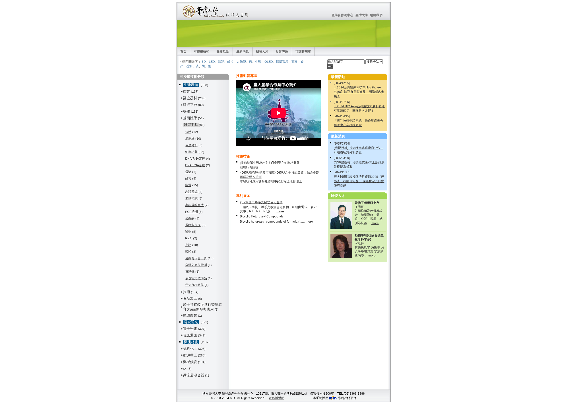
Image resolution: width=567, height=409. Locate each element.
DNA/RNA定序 (195, 158)
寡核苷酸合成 (194, 205)
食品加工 (190, 298)
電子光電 (190, 329)
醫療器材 (190, 98)
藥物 (186, 111)
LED (212, 61)
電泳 (188, 172)
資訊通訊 (190, 335)
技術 (186, 292)
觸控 (230, 61)
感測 (189, 66)
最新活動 (223, 51)
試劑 (188, 231)
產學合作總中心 (342, 15)
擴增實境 (282, 61)
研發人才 (262, 51)
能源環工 (190, 355)
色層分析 (191, 145)
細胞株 (189, 138)
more (280, 211)
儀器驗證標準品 (196, 278)
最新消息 (242, 51)
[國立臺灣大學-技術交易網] (215, 11)
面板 (294, 61)
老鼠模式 (191, 198)
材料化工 (190, 348)
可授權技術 (201, 51)
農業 (186, 91)
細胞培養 (191, 152)
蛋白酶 (189, 218)
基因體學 (190, 118)
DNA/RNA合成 (195, 165)
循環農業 (190, 315)
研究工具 (191, 125)
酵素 (188, 178)
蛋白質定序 (193, 225)
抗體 (188, 132)
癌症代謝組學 (194, 285)
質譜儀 (189, 271)
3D (204, 61)
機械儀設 (190, 362)
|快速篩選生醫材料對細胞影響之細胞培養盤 (270, 162)
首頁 (183, 51)
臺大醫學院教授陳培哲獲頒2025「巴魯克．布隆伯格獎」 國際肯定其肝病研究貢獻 (359, 181)
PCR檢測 (191, 211)
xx (184, 368)
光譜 (188, 245)
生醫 (258, 61)
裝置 (188, 185)
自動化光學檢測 (196, 265)
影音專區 (282, 51)
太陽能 (241, 61)
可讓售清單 (303, 51)
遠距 (221, 61)
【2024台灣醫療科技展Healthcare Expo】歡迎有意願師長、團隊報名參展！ (359, 92)
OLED (268, 61)
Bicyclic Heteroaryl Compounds (262, 216)
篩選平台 (190, 105)
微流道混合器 (193, 375)
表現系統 (191, 192)
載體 (188, 251)
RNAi (188, 238)
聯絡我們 (376, 15)
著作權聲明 (276, 398)
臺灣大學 (361, 15)
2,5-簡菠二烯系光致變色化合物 (261, 202)
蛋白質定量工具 (196, 258)
